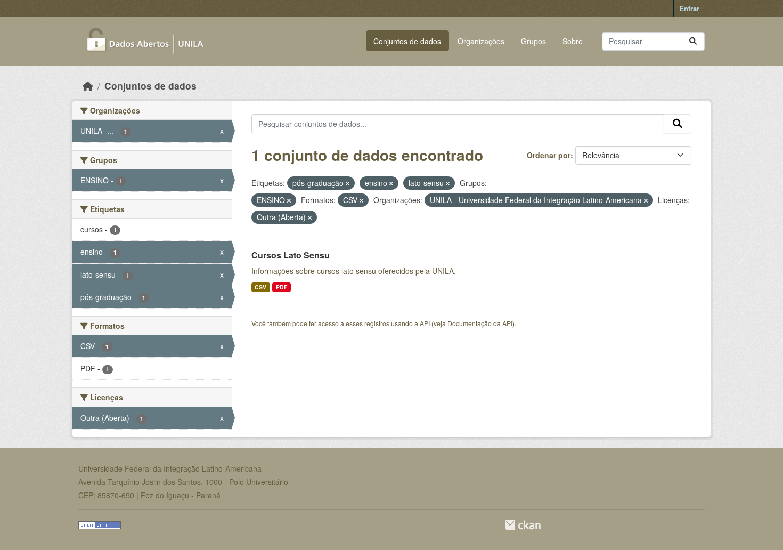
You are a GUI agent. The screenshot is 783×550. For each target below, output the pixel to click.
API (425, 323)
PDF (281, 287)
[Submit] (693, 41)
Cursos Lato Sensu (290, 255)
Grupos (533, 41)
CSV (260, 287)
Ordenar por (548, 155)
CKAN (522, 525)
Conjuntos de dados (407, 41)
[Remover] (347, 183)
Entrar (689, 8)
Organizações (481, 41)
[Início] (88, 85)
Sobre (572, 41)
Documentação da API (479, 323)
